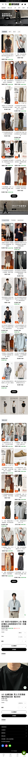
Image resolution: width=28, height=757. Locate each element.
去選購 (7, 18)
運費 (7, 629)
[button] (2, 4)
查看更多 (14, 196)
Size (2, 636)
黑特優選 (15, 750)
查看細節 (4, 653)
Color (2, 632)
